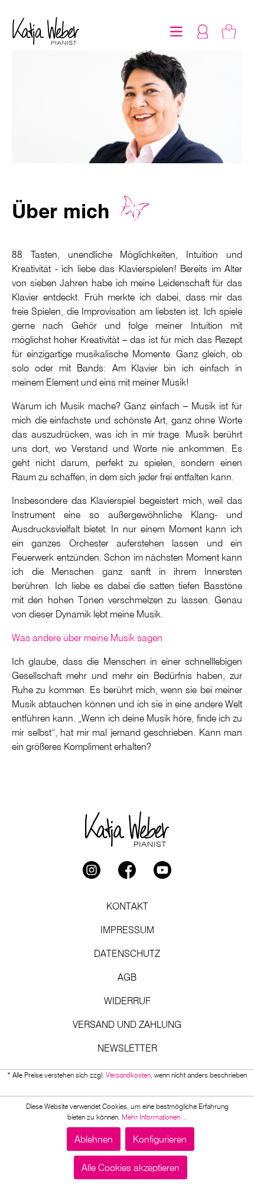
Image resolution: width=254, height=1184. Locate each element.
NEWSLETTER (127, 1048)
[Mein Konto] (203, 31)
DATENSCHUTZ (127, 953)
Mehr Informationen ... (154, 1116)
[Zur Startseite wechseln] (46, 31)
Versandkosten (128, 1074)
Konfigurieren (160, 1139)
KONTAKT (127, 906)
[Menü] (176, 31)
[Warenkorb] (229, 31)
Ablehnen (93, 1139)
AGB (127, 977)
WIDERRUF (127, 1001)
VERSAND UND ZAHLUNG (127, 1024)
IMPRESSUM (127, 930)
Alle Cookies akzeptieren (131, 1167)
